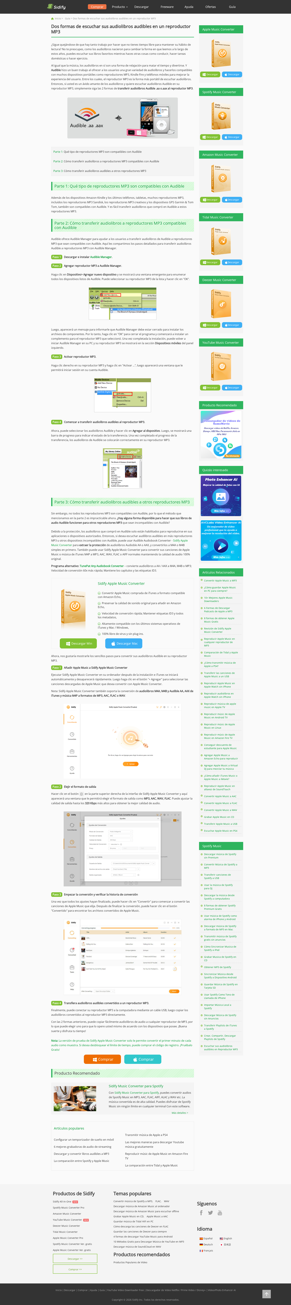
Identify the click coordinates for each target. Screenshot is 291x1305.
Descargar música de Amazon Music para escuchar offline (146, 1211)
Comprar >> (75, 1269)
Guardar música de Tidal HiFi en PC (133, 1221)
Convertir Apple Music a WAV (220, 810)
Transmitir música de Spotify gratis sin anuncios (220, 938)
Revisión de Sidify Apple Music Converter (217, 630)
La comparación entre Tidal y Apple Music (151, 1165)
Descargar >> (75, 1258)
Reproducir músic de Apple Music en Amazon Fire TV (219, 736)
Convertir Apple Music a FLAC (220, 803)
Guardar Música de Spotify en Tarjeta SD (221, 986)
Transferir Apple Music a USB (220, 823)
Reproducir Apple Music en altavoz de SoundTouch (219, 787)
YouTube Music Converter (67, 1219)
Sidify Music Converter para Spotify (137, 1093)
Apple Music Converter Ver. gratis (72, 1250)
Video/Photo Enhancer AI (222, 1290)
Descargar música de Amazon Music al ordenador (142, 1206)
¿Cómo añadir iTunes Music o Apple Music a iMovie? (220, 777)
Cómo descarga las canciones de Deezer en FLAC (141, 1226)
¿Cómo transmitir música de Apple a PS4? (220, 664)
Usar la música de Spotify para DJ (218, 886)
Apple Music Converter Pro (68, 1237)
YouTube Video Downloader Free (125, 1290)
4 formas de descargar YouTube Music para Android (143, 1236)
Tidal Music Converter (65, 1231)
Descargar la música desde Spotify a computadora (219, 897)
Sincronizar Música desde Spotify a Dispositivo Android (220, 975)
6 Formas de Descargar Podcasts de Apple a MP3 (218, 609)
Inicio (58, 18)
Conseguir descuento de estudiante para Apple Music (220, 746)
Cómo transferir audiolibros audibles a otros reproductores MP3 (105, 171)
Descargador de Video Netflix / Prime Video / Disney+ (176, 1290)
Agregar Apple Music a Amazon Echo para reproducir (221, 757)
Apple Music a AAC (157, 1216)
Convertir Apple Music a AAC (220, 796)
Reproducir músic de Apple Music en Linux (219, 726)
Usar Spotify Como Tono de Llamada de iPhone (219, 996)
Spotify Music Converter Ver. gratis (72, 1244)
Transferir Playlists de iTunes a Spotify (220, 1027)
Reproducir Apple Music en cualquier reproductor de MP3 (219, 642)
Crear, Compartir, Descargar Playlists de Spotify (220, 1037)
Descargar (141, 7)
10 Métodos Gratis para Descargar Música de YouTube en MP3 (149, 1241)
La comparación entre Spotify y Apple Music (81, 1161)
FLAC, (158, 1201)
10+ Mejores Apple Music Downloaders (218, 599)
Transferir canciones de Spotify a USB (217, 876)
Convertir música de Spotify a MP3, (133, 1201)
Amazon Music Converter (67, 1213)
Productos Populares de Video (130, 1262)
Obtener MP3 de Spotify (217, 967)
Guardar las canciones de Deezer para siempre (140, 1231)
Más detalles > (180, 1112)
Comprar (97, 7)
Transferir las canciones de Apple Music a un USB (219, 674)
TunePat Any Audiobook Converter (102, 566)
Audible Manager (101, 257)
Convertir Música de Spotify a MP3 (220, 866)
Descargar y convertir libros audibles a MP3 (81, 1154)
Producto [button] (119, 7)
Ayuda (189, 7)
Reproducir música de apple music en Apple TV (220, 705)
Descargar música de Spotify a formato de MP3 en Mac (220, 927)
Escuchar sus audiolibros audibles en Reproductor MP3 (221, 1047)
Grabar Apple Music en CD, (129, 1216)
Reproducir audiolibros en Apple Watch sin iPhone (219, 695)
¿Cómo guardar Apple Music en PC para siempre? (220, 589)
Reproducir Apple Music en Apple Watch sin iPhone (219, 685)
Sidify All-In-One (62, 1201)
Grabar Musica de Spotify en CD (220, 958)
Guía (232, 7)
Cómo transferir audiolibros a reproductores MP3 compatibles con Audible (111, 161)
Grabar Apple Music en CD (219, 817)
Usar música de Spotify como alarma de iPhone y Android (220, 917)
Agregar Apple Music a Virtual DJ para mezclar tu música (221, 767)
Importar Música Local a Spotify (217, 1006)
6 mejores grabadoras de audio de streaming (82, 1147)
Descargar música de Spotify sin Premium (220, 856)
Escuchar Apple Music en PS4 (220, 830)
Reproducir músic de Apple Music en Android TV (219, 715)
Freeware (167, 7)
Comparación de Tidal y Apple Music (221, 654)
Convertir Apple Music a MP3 (220, 580)
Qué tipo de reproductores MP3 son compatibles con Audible (103, 152)
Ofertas (210, 7)
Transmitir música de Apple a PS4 (146, 1135)
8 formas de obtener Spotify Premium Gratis (220, 907)
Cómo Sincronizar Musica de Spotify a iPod (220, 948)
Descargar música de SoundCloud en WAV (137, 1246)
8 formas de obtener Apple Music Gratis (219, 620)
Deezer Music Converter (66, 1225)
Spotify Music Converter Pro (68, 1207)
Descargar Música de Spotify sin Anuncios (220, 1017)
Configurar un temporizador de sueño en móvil (84, 1139)
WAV (166, 1201)
